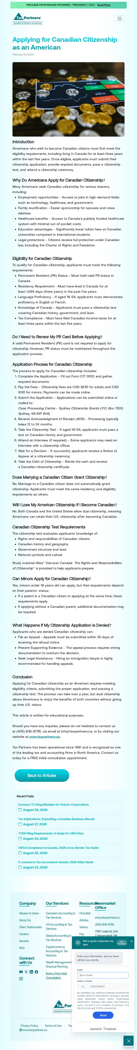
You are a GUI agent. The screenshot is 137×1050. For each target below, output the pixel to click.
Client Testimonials (30, 927)
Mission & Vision (29, 913)
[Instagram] (21, 978)
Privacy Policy (29, 1025)
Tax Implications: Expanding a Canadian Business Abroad (56, 819)
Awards (24, 941)
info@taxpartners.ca (107, 917)
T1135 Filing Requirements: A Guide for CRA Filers (50, 833)
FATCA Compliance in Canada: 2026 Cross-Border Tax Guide (58, 847)
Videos (83, 927)
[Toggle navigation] (120, 18)
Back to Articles (42, 775)
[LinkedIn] (31, 972)
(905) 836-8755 (104, 924)
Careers (24, 934)
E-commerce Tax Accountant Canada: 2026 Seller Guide (55, 862)
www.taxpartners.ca (34, 1030)
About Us (25, 920)
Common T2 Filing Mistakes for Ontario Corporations (53, 804)
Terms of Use (53, 1025)
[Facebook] (36, 972)
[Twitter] (26, 972)
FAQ (21, 947)
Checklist (84, 913)
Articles (83, 920)
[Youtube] (21, 972)
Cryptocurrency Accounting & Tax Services (57, 951)
